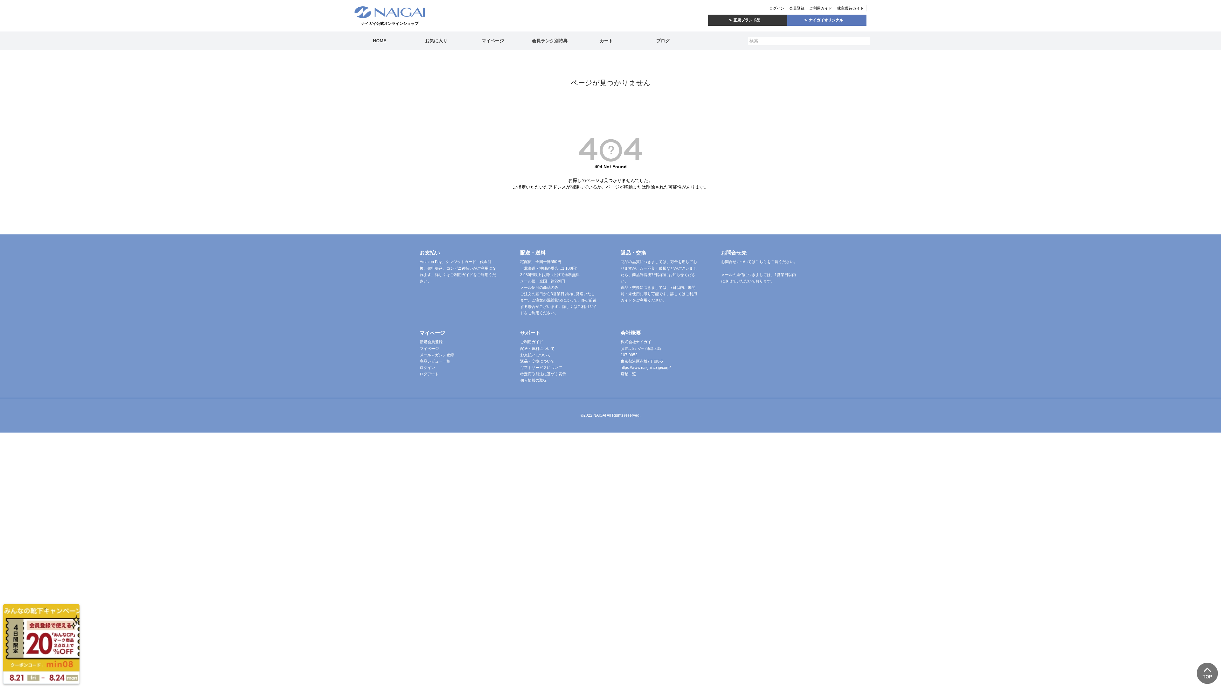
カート (606, 40)
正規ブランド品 (747, 20)
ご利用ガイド (820, 8)
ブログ (663, 40)
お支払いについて (535, 355)
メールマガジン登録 (437, 355)
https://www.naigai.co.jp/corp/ (646, 367)
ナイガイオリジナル (826, 20)
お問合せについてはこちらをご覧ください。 (759, 262)
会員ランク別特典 (550, 40)
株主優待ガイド (850, 8)
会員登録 (796, 8)
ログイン (776, 8)
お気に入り (436, 40)
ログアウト (429, 374)
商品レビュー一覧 (435, 361)
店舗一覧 (628, 374)
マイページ (493, 40)
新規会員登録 (431, 342)
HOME (379, 40)
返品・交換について (537, 361)
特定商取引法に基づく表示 (543, 374)
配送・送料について (537, 348)
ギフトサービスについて (541, 367)
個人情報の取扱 (533, 380)
